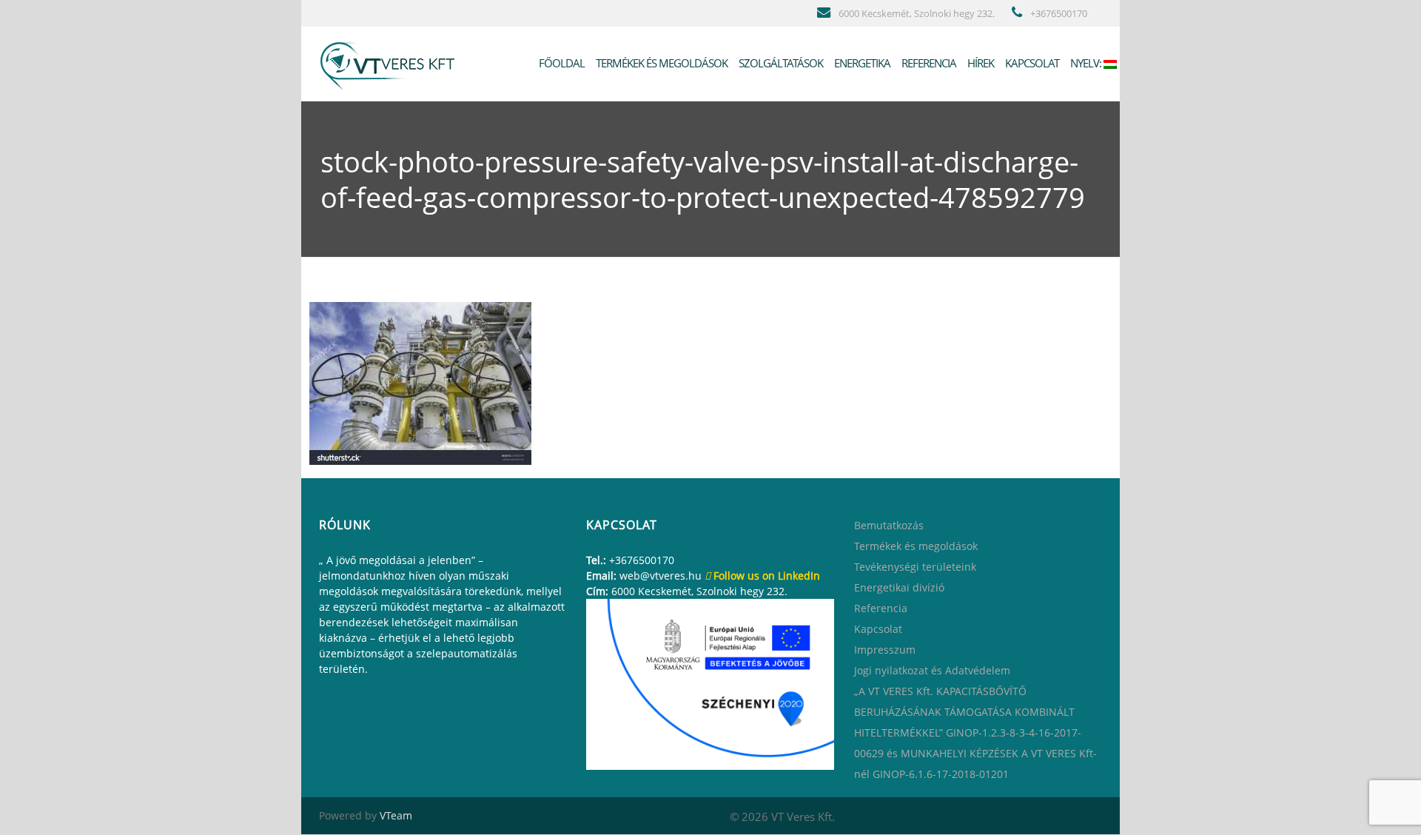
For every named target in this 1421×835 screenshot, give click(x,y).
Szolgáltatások (779, 63)
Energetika (861, 63)
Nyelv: (1085, 63)
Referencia (927, 63)
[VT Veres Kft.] (391, 63)
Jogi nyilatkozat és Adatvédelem (932, 670)
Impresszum (885, 650)
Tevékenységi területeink (915, 567)
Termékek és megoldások (661, 63)
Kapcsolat (1031, 63)
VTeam (396, 815)
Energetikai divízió (899, 587)
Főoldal (561, 63)
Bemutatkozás (889, 525)
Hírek (979, 63)
